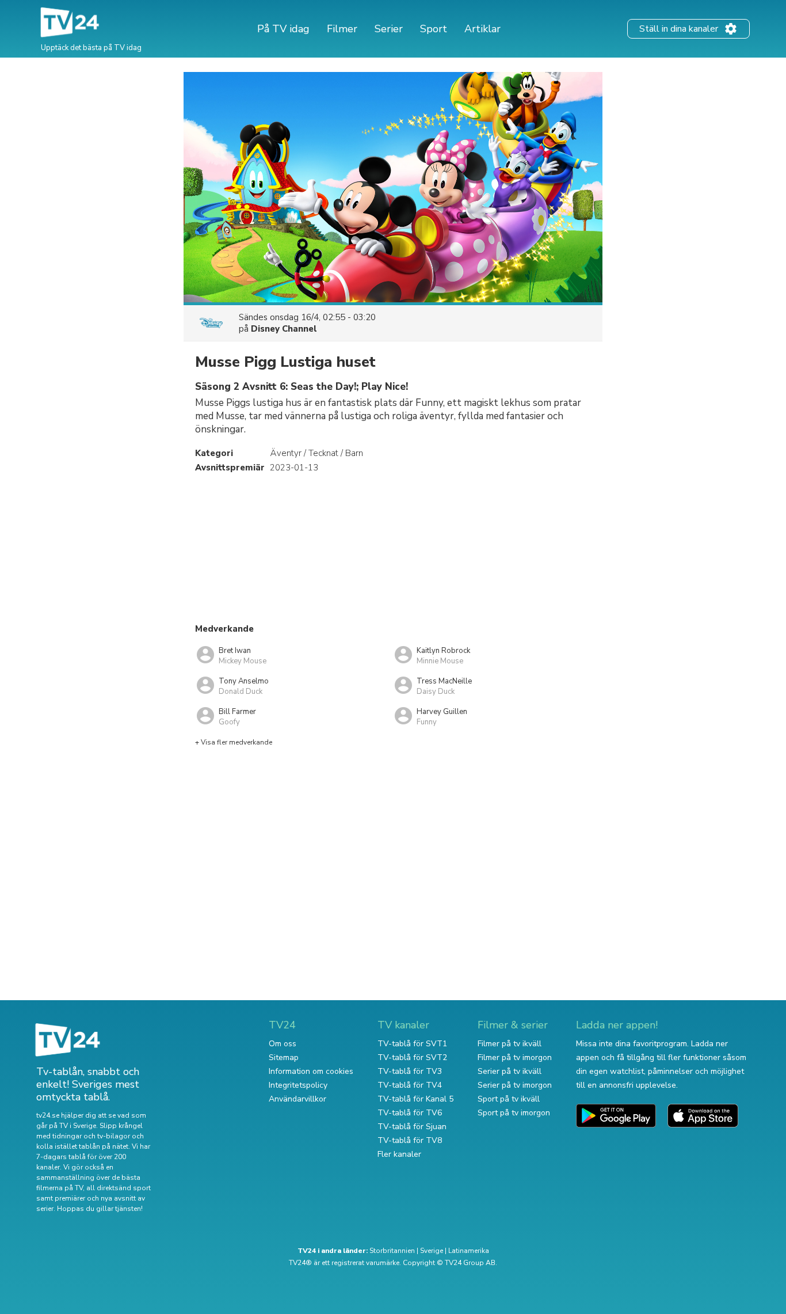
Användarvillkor (297, 1098)
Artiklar (482, 29)
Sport (433, 29)
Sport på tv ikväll (509, 1098)
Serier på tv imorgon (515, 1085)
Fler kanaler (399, 1154)
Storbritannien (392, 1250)
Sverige (431, 1250)
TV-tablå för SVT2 (412, 1057)
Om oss (282, 1043)
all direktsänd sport (118, 1188)
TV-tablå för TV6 (409, 1112)
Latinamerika (468, 1250)
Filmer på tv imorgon (515, 1057)
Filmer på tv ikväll (509, 1043)
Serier (389, 29)
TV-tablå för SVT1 (412, 1043)
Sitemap (284, 1057)
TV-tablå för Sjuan (412, 1126)
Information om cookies (311, 1071)
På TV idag (283, 29)
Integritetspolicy (298, 1085)
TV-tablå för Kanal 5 (415, 1098)
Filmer (342, 29)
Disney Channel (284, 329)
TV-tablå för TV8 (409, 1140)
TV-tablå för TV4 (409, 1085)
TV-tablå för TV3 (409, 1071)
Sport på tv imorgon (514, 1112)
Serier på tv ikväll (509, 1071)
